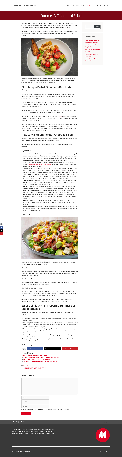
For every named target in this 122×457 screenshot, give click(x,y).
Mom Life (88, 5)
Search (97, 26)
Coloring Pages (75, 5)
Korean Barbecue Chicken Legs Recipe (35, 355)
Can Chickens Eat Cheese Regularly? (32, 368)
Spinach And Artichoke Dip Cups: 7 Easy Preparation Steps (41, 357)
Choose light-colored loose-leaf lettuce (39, 164)
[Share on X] (1, 230)
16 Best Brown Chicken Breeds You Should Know (35, 367)
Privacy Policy (103, 452)
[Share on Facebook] (1, 227)
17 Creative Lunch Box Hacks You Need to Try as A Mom (40, 361)
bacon (60, 116)
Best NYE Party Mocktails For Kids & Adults (36, 359)
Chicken (82, 5)
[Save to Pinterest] (1, 233)
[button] (107, 5)
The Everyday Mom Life (24, 5)
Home (67, 5)
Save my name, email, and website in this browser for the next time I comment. (46, 409)
